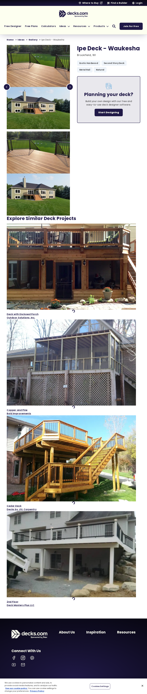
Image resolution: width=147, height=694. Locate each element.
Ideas (21, 39)
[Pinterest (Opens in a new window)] (32, 658)
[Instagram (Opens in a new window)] (23, 658)
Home (10, 39)
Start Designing (108, 112)
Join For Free (131, 26)
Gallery (33, 39)
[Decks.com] (73, 13)
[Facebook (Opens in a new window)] (13, 658)
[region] (73, 686)
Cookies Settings (100, 686)
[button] (64, 26)
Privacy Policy (37, 691)
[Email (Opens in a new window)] (23, 664)
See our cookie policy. (16, 688)
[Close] (142, 686)
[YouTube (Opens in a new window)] (13, 664)
